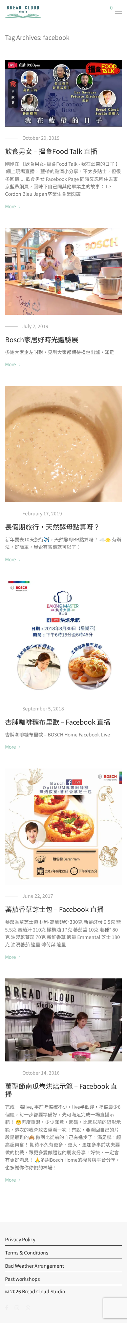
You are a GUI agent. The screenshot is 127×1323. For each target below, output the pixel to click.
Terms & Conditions (26, 1252)
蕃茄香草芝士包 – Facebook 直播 (54, 909)
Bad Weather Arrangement (34, 1265)
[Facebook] (6, 1307)
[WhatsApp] (28, 1307)
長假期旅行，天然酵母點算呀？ (52, 527)
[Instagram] (17, 1307)
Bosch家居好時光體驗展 (41, 339)
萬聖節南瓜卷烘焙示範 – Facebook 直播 (61, 1090)
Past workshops (22, 1278)
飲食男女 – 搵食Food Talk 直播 (51, 151)
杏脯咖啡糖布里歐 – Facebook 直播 (57, 722)
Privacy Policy (20, 1239)
